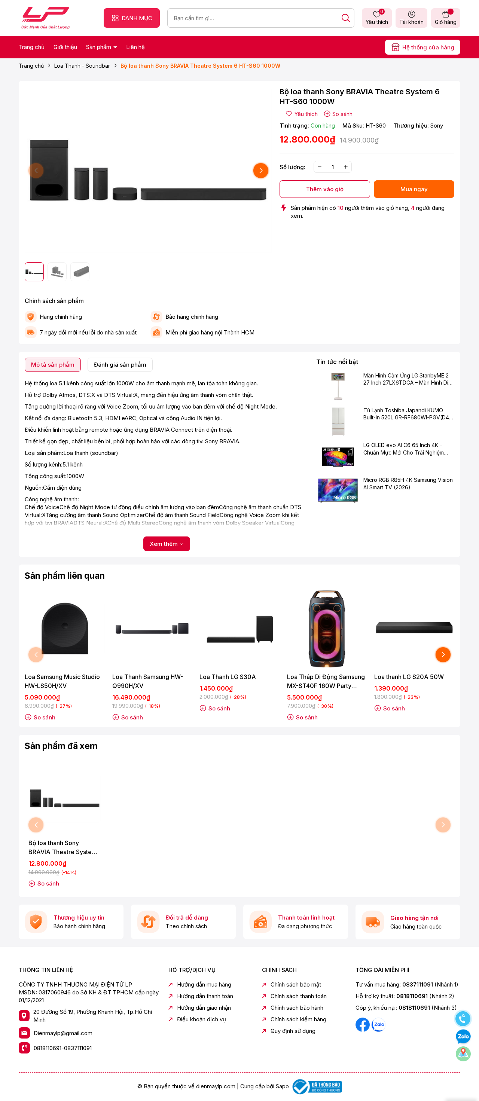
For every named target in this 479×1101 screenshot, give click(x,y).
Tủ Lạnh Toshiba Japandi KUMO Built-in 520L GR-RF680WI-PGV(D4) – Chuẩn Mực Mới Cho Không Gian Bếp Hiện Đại (407, 414)
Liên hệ (135, 47)
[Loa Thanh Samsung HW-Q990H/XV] (152, 628)
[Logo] (45, 17)
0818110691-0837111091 (63, 1048)
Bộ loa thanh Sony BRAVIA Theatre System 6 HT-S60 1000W (62, 847)
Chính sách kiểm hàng (298, 1019)
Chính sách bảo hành (297, 1007)
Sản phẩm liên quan (65, 576)
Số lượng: (292, 167)
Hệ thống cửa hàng (428, 47)
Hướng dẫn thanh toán (205, 996)
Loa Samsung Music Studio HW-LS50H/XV (62, 681)
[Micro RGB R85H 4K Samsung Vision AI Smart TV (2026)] (338, 490)
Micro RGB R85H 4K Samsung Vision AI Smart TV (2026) (408, 483)
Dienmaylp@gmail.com (63, 1033)
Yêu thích (377, 17)
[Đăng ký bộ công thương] (316, 1086)
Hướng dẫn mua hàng (204, 984)
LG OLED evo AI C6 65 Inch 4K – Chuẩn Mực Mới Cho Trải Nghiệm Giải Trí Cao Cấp (403, 449)
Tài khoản (411, 22)
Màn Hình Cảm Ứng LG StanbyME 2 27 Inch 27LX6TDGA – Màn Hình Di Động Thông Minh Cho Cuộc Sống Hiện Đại (406, 379)
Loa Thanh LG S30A (227, 677)
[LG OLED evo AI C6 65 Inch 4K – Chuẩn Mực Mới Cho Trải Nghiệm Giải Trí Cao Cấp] (338, 456)
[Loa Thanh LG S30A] (239, 628)
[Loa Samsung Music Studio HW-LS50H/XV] (65, 628)
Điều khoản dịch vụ (201, 1019)
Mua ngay (414, 189)
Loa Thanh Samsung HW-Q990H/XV (147, 681)
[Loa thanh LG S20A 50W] (414, 628)
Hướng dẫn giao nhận (204, 1007)
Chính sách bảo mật (296, 984)
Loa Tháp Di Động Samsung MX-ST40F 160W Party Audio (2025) (326, 681)
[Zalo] (378, 1024)
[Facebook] (363, 1024)
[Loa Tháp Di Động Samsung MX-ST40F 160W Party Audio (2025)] (327, 628)
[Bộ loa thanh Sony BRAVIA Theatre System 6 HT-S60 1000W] (64, 798)
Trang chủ (32, 47)
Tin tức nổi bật (337, 362)
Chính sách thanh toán (299, 996)
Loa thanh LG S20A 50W (409, 677)
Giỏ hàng (446, 22)
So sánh (342, 113)
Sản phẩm (99, 47)
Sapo (282, 1086)
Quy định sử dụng (293, 1030)
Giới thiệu (65, 47)
